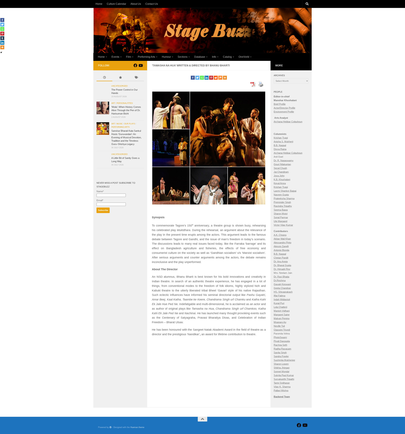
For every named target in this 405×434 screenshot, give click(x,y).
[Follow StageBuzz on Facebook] (135, 65)
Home (99, 4)
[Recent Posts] (104, 77)
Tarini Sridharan (282, 383)
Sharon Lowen (281, 364)
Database (199, 56)
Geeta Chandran (282, 288)
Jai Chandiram (281, 172)
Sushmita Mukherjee (284, 360)
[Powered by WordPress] (110, 427)
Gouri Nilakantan (282, 164)
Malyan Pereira (281, 318)
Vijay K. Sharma (282, 386)
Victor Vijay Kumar (283, 225)
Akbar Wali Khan (282, 238)
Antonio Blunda (281, 250)
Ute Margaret (280, 221)
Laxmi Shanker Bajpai (285, 190)
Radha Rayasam (282, 348)
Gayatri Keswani (282, 284)
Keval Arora (280, 183)
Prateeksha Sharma (284, 198)
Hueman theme (137, 427)
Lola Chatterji (280, 307)
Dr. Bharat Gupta (282, 265)
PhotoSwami (280, 337)
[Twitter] (197, 78)
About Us (136, 4)
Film (128, 56)
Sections (182, 56)
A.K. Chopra (280, 235)
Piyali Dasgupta (282, 341)
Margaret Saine (282, 314)
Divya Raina (280, 149)
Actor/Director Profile (284, 108)
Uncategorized (119, 86)
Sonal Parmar (281, 217)
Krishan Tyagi (281, 137)
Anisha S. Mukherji (283, 141)
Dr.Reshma (280, 280)
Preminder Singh (282, 202)
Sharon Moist (280, 213)
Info (214, 56)
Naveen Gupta (281, 194)
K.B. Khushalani (282, 179)
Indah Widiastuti (282, 299)
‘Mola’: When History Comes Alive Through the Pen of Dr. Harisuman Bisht (126, 110)
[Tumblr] (2, 38)
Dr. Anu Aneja (281, 261)
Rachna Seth (280, 345)
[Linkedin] (207, 78)
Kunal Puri (279, 303)
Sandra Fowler (281, 356)
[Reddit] (216, 78)
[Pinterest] (211, 78)
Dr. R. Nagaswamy (283, 160)
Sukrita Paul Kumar (284, 375)
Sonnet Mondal (281, 371)
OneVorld (244, 56)
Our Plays (129, 124)
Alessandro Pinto (282, 242)
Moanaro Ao (280, 322)
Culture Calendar (116, 4)
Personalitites (125, 103)
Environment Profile (284, 111)
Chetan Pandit (281, 257)
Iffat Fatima (279, 295)
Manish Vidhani (282, 310)
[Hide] (1, 52)
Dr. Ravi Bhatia (281, 276)
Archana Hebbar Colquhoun (288, 121)
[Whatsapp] (202, 78)
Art (113, 103)
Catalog (227, 56)
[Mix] (220, 78)
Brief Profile (280, 104)
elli (287, 246)
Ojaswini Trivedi (282, 329)
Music (120, 124)
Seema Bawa (281, 209)
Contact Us (151, 4)
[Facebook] (193, 78)
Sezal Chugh (280, 168)
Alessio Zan (280, 246)
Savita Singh (280, 352)
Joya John (279, 175)
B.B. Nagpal (280, 145)
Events (115, 56)
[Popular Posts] (120, 77)
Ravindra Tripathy (283, 206)
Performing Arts (146, 56)
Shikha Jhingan (282, 367)
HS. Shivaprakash (283, 291)
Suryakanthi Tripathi (284, 379)
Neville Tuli (279, 326)
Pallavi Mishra (281, 390)
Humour (166, 56)
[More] (225, 78)
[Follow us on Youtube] (140, 65)
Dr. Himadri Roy (282, 269)
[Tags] (136, 77)
